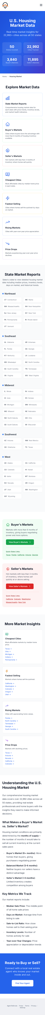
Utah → (8, 694)
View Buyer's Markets (18, 542)
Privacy (33, 1006)
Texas (8, 555)
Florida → (8, 718)
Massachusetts (11, 602)
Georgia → (9, 726)
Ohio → (8, 651)
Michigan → (9, 654)
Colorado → (9, 689)
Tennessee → (10, 724)
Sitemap (22, 1007)
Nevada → (9, 758)
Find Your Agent (22, 983)
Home (4, 76)
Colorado (17, 599)
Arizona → (9, 755)
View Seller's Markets (18, 586)
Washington (26, 599)
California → (9, 683)
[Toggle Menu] (41, 5)
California (20, 555)
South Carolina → (11, 729)
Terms (27, 1006)
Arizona (28, 555)
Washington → (10, 686)
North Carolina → (11, 721)
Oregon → (9, 692)
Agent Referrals (12, 1006)
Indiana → (9, 657)
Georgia (35, 555)
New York (22, 602)
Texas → (8, 649)
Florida (13, 555)
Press (21, 1006)
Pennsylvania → (11, 660)
